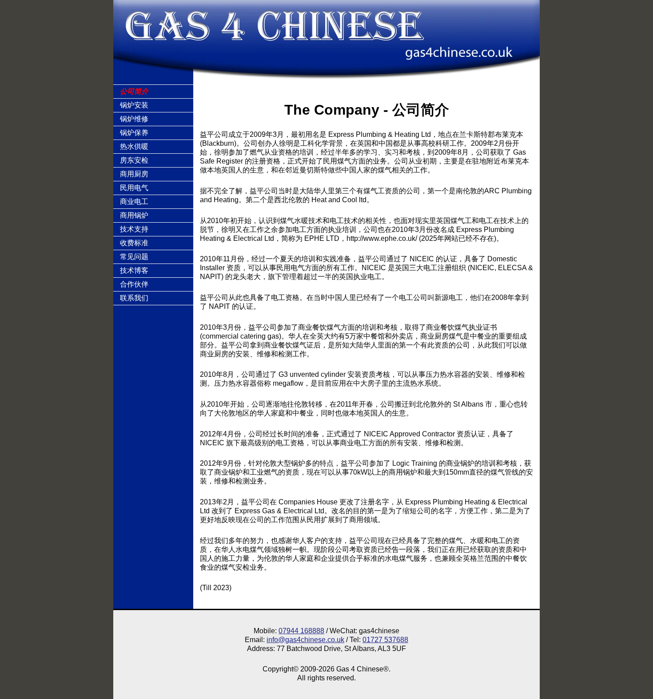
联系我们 (134, 298)
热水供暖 (134, 146)
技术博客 (134, 270)
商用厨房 (134, 174)
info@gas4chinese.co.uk (305, 639)
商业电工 (134, 201)
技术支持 (134, 229)
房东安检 (134, 160)
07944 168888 (301, 631)
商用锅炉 (134, 215)
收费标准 (134, 243)
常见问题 (134, 256)
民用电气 (134, 188)
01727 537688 (385, 639)
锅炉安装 (134, 105)
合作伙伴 (134, 284)
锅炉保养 (134, 132)
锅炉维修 (134, 119)
